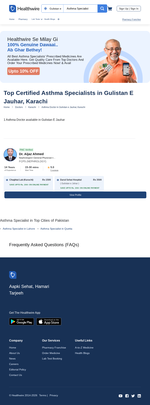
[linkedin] (139, 395)
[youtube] (121, 395)
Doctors (19, 107)
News (12, 358)
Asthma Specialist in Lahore (19, 228)
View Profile (75, 195)
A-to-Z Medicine (84, 347)
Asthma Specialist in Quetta (56, 228)
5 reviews (54, 170)
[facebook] (127, 395)
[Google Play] (21, 321)
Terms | (43, 395)
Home (11, 19)
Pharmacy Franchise (131, 19)
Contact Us (15, 375)
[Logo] (12, 274)
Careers (13, 364)
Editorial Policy (17, 369)
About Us (14, 353)
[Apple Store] (48, 321)
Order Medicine (51, 353)
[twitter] (133, 395)
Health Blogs (49, 19)
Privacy (54, 395)
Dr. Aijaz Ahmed (31, 154)
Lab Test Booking (52, 358)
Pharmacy (23, 19)
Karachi (32, 107)
